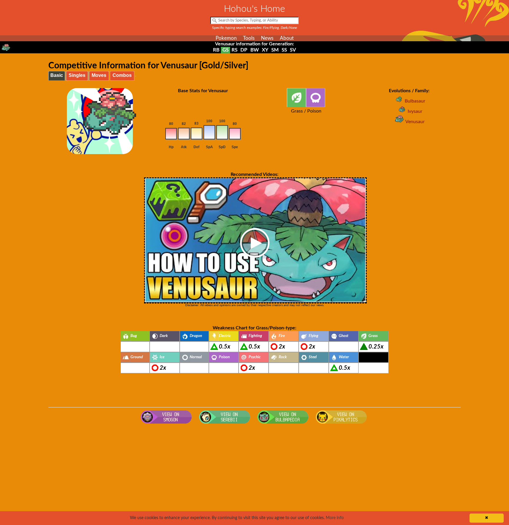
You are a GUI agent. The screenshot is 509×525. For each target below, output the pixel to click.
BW (254, 49)
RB (216, 49)
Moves (99, 75)
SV (293, 49)
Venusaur (415, 121)
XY (265, 49)
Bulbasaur (415, 101)
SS (284, 49)
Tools (248, 38)
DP (243, 49)
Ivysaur (415, 111)
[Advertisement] (254, 473)
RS (234, 49)
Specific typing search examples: (254, 27)
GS (225, 49)
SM (275, 49)
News (267, 38)
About (287, 38)
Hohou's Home (254, 9)
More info (335, 518)
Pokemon (226, 38)
